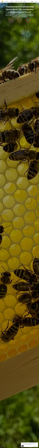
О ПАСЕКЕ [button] (21, 1)
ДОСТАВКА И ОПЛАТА (17, 1)
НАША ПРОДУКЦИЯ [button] (7, 1)
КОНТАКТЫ (24, 1)
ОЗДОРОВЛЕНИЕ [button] (12, 1)
